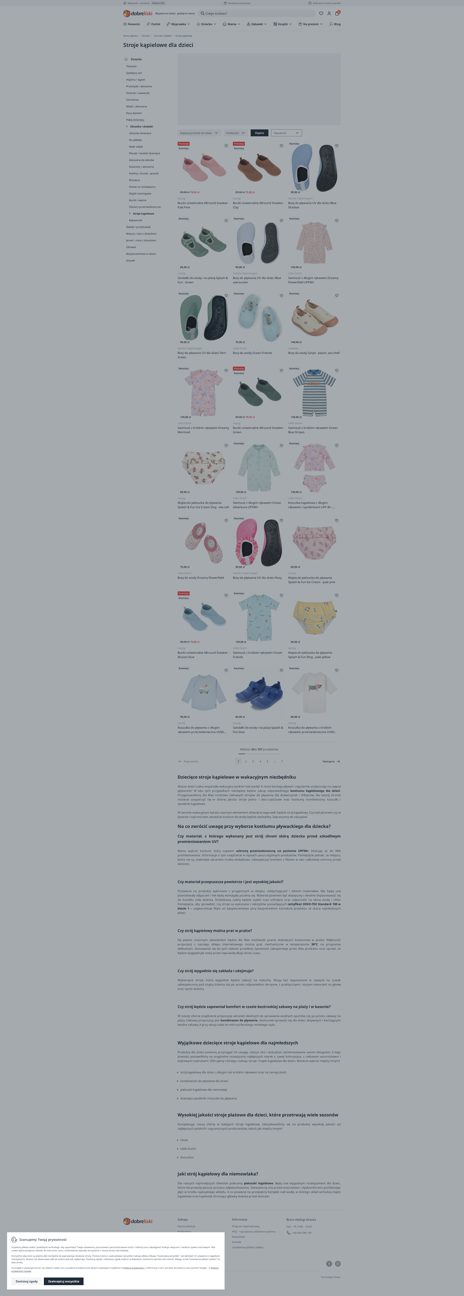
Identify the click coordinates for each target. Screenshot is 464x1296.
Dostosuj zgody (27, 1281)
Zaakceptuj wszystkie (63, 1281)
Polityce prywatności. (133, 1267)
